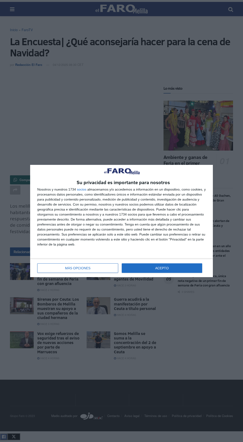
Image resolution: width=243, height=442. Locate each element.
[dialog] (121, 221)
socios (81, 189)
